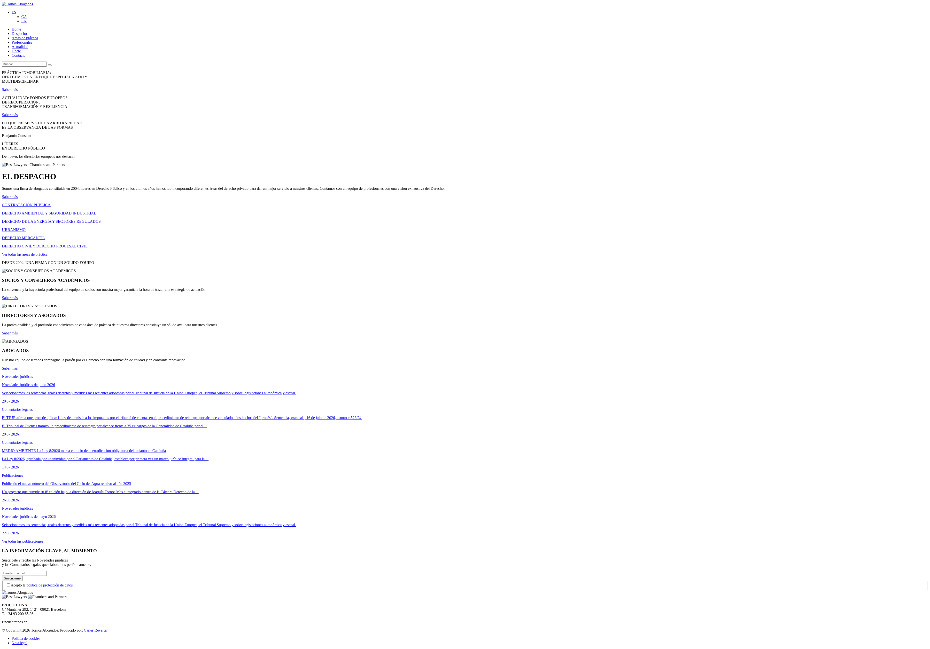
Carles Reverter (96, 630)
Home (16, 29)
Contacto (18, 55)
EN (24, 21)
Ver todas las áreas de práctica (24, 254)
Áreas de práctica (25, 38)
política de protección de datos (49, 585)
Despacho (19, 34)
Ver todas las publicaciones (22, 541)
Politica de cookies (26, 638)
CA (24, 17)
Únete (16, 51)
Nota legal (19, 643)
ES (14, 12)
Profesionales (22, 42)
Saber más (10, 89)
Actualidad (20, 47)
